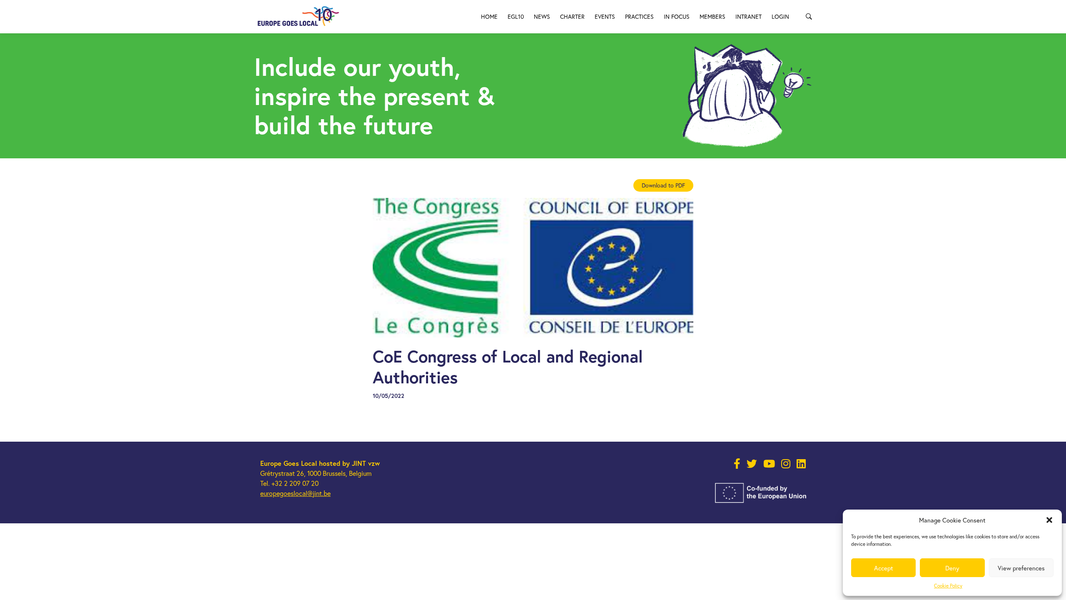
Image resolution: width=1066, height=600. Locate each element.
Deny (952, 568)
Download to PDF (663, 185)
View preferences (1021, 568)
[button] (1049, 520)
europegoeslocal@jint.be (295, 493)
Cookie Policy (948, 585)
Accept (883, 568)
